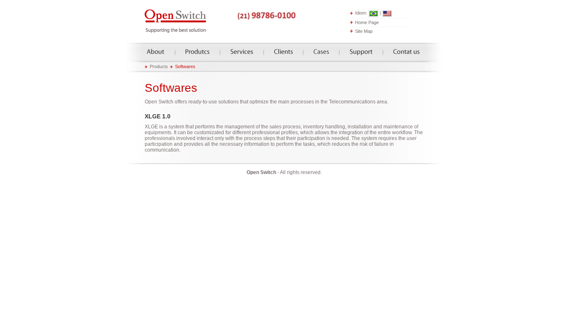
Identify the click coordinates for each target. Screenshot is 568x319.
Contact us (406, 52)
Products (197, 52)
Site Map (364, 31)
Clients (283, 52)
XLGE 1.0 (157, 116)
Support (361, 52)
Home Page (367, 22)
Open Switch (175, 21)
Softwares (185, 66)
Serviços (241, 52)
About (156, 52)
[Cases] (321, 52)
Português (373, 13)
